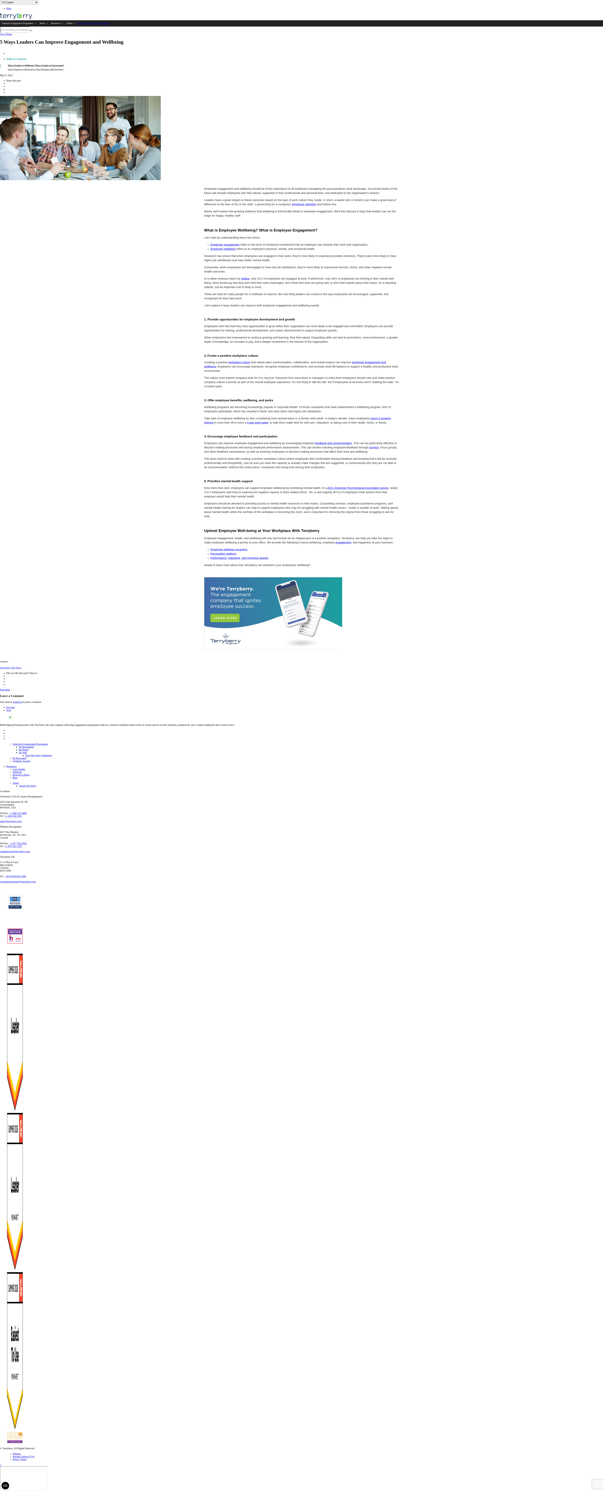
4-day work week (257, 422)
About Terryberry (27, 786)
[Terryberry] (16, 18)
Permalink (5, 689)
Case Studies (19, 769)
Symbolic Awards (21, 761)
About (42, 23)
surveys (374, 447)
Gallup (245, 278)
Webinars (17, 772)
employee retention (304, 204)
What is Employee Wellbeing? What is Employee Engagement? (36, 65)
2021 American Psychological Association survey (357, 488)
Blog (8, 8)
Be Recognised (26, 747)
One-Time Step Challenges (38, 755)
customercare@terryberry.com (15, 851)
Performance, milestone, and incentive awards (239, 558)
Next (8, 710)
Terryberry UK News (10, 667)
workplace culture (239, 362)
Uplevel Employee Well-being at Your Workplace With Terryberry (36, 69)
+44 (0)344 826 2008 (15, 876)
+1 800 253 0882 (18, 813)
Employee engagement (224, 244)
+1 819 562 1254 (13, 846)
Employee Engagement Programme (17, 23)
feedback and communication (333, 443)
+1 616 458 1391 (13, 816)
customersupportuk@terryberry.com (18, 881)
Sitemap (17, 1453)
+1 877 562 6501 (18, 843)
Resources (55, 23)
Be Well (23, 752)
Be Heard (23, 749)
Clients (69, 23)
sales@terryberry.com (11, 821)
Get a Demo (82, 23)
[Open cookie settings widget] (5, 1485)
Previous (10, 707)
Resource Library (21, 775)
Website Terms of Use (23, 1456)
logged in (17, 702)
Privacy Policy (20, 1459)
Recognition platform (223, 553)
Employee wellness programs (228, 549)
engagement (343, 542)
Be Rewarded (19, 758)
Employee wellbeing (223, 249)
